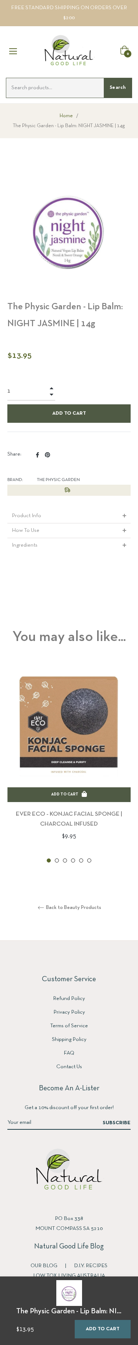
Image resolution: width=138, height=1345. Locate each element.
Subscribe (117, 1123)
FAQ (69, 1053)
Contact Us (69, 1066)
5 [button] (81, 860)
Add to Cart (103, 1329)
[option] (69, 764)
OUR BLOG (45, 1265)
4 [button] (73, 860)
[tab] (69, 516)
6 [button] (89, 860)
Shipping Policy (69, 1039)
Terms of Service (69, 1025)
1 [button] (49, 860)
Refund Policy (69, 998)
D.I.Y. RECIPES (90, 1265)
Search (118, 88)
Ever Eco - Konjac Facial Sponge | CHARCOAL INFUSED (69, 819)
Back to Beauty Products (73, 907)
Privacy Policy (69, 1012)
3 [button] (65, 860)
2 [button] (57, 860)
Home (66, 116)
